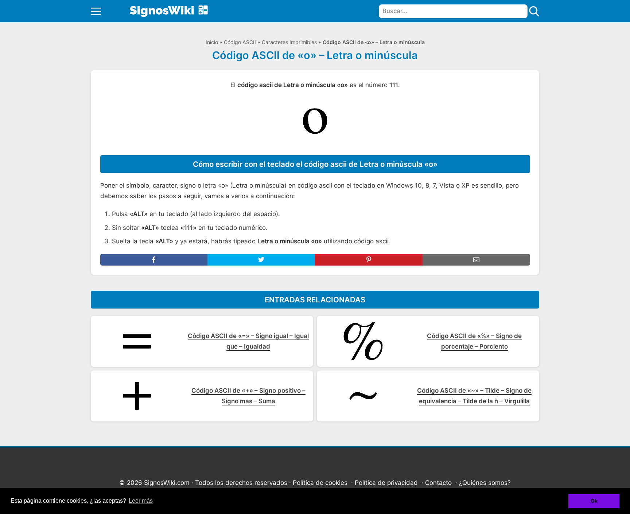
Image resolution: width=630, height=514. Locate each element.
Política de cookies (320, 482)
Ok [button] (594, 501)
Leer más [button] (141, 501)
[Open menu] (96, 11)
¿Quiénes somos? (485, 482)
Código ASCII (240, 42)
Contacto (438, 482)
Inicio (212, 42)
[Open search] (534, 11)
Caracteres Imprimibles (289, 42)
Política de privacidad (386, 482)
